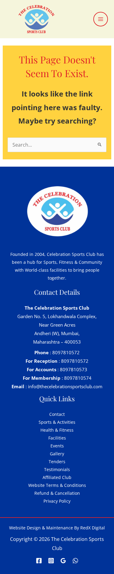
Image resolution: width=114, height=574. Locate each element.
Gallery (57, 454)
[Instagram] (51, 561)
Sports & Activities (57, 422)
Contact (57, 414)
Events (57, 446)
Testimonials (57, 469)
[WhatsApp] (75, 561)
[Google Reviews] (63, 561)
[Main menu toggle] (100, 19)
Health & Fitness (57, 430)
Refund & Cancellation (57, 493)
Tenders (57, 461)
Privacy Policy (57, 501)
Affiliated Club (57, 477)
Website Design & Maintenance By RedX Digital (57, 528)
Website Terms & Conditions (57, 485)
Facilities (57, 438)
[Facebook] (39, 561)
